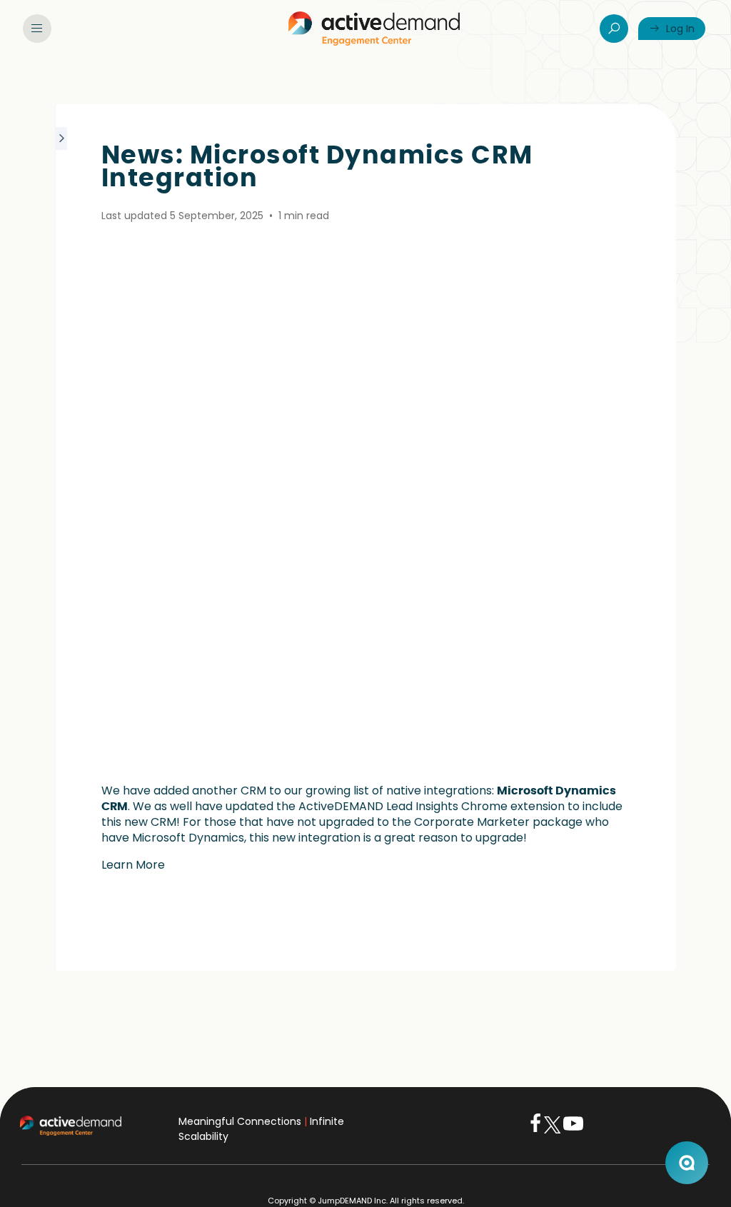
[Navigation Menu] (37, 28)
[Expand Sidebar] (62, 537)
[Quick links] (374, 28)
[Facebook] (535, 1130)
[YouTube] (573, 1130)
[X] (552, 1130)
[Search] (614, 28)
